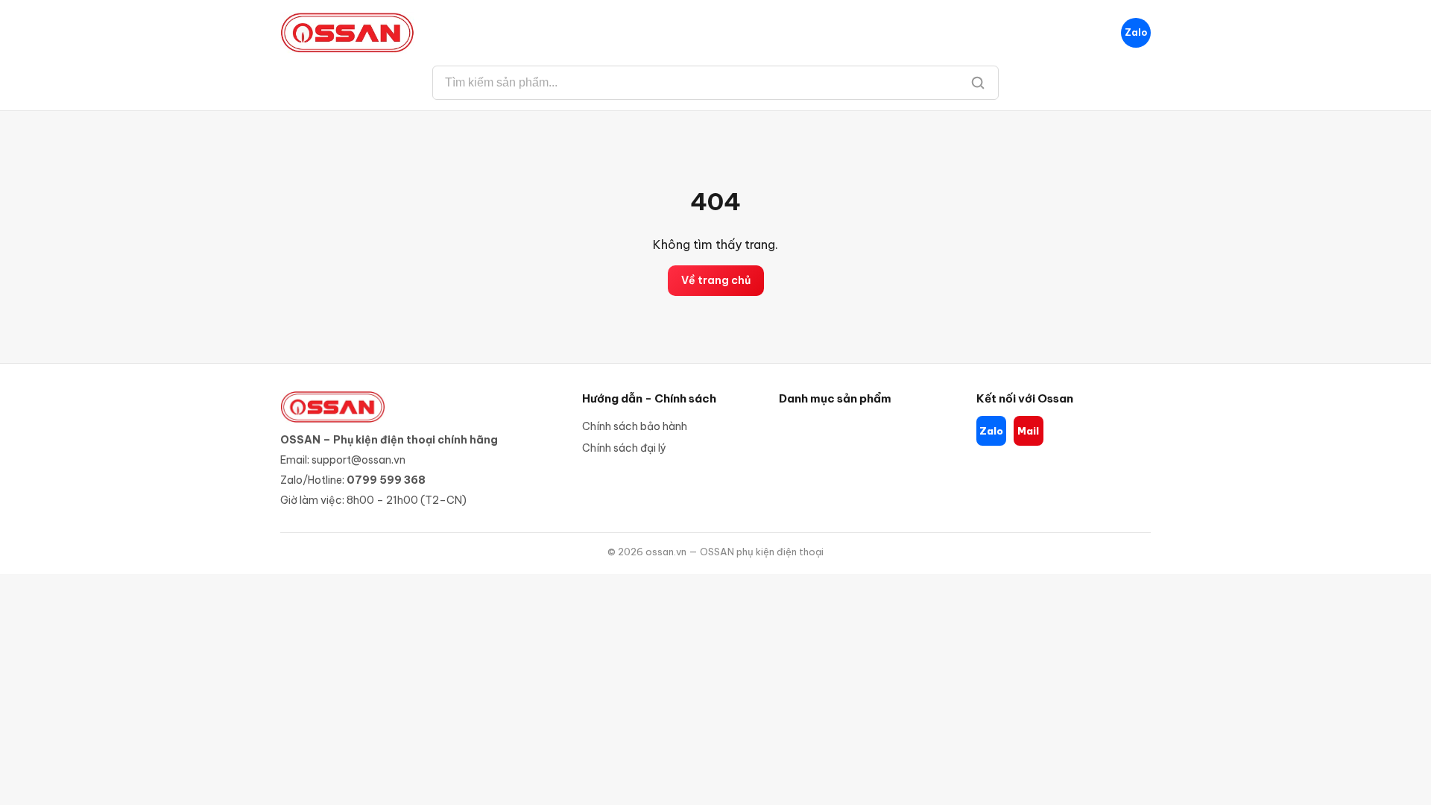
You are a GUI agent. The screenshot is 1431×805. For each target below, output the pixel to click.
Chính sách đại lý (624, 448)
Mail (1028, 431)
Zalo (1136, 32)
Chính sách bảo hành (634, 426)
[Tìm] (978, 82)
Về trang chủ (716, 280)
